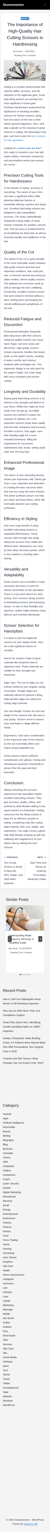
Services (7, 1344)
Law (5, 1287)
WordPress (9, 1405)
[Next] (40, 939)
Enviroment (9, 1218)
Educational (9, 1196)
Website (7, 1396)
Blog (5, 1144)
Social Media (10, 1357)
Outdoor (7, 1327)
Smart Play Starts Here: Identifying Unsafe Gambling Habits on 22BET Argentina (22, 1026)
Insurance (8, 1283)
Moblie (6, 1314)
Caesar (19, 51)
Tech (5, 1370)
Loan (5, 1296)
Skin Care (8, 1348)
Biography (8, 1140)
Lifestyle (7, 1292)
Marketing (8, 1305)
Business (8, 1148)
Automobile (9, 1127)
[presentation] (25, 918)
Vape (5, 1392)
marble (6, 1300)
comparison (9, 1175)
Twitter (6, 1383)
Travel (6, 1379)
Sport (6, 1366)
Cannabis (8, 1153)
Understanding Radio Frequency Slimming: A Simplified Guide (21, 939)
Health (6, 1270)
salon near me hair (29, 148)
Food (5, 1235)
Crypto (6, 1179)
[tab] (20, 974)
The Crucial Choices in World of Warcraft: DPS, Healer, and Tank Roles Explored (13, 870)
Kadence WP (31, 1524)
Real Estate (9, 1335)
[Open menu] (45, 5)
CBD (5, 1161)
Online (6, 1322)
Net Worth (8, 1318)
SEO (5, 1340)
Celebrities (8, 1166)
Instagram (8, 1279)
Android (7, 1114)
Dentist (6, 1188)
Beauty (25, 18)
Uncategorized (10, 1387)
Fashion (7, 1222)
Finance (7, 1227)
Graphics (8, 1261)
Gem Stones (10, 1257)
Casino (6, 1157)
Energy (7, 1209)
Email (6, 1205)
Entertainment (10, 1214)
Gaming (7, 1248)
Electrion (7, 1201)
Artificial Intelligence (13, 1122)
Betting (6, 1135)
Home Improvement (13, 1274)
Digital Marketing (12, 1192)
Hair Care (8, 1266)
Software (7, 1361)
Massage (8, 1309)
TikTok (6, 1374)
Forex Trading (10, 1240)
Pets (5, 1331)
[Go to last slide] (10, 939)
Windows (8, 1400)
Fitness (7, 1231)
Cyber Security (11, 1183)
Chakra (7, 1170)
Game (6, 1244)
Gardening (8, 1253)
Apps (5, 1118)
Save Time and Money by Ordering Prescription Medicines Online (37, 868)
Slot (5, 1353)
